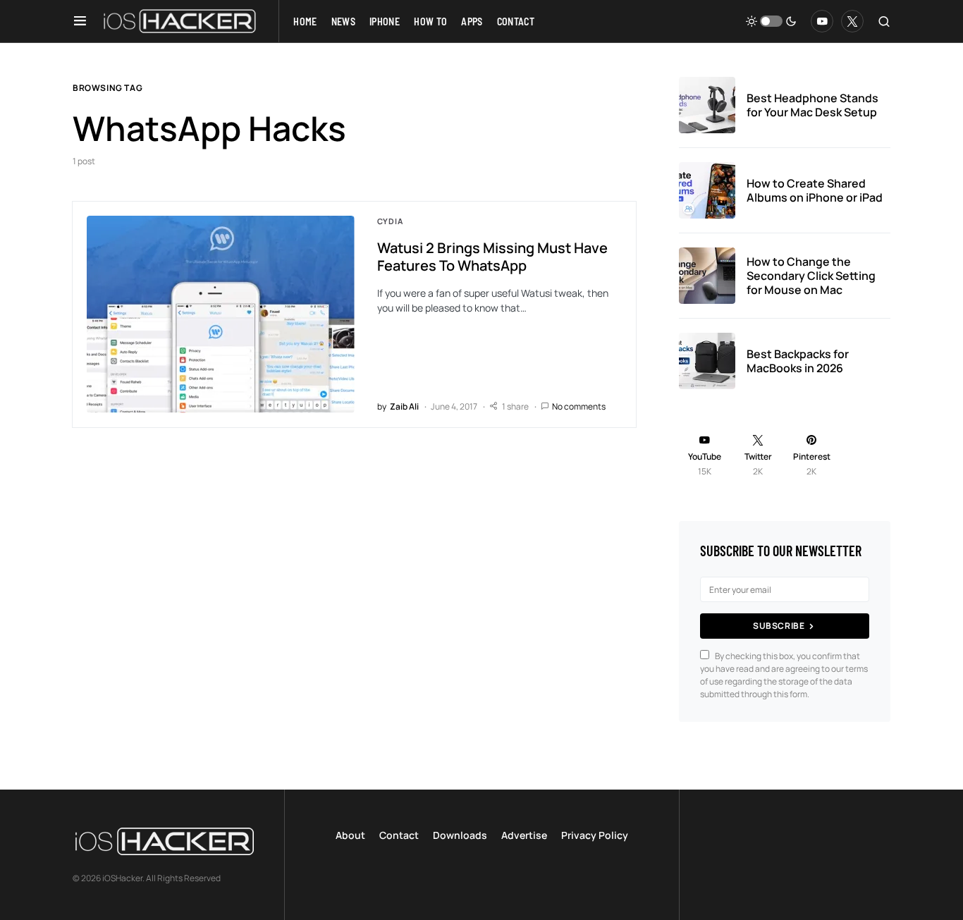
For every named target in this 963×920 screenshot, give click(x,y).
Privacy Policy (594, 835)
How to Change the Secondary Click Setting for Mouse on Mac (811, 276)
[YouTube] (822, 21)
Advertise (524, 835)
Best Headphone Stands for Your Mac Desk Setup (812, 105)
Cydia (390, 221)
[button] (80, 21)
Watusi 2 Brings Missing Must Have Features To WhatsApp (492, 256)
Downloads (460, 835)
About (350, 835)
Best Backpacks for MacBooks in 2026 (798, 361)
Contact (399, 835)
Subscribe (778, 626)
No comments (579, 406)
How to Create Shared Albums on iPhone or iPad (815, 190)
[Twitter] (852, 21)
